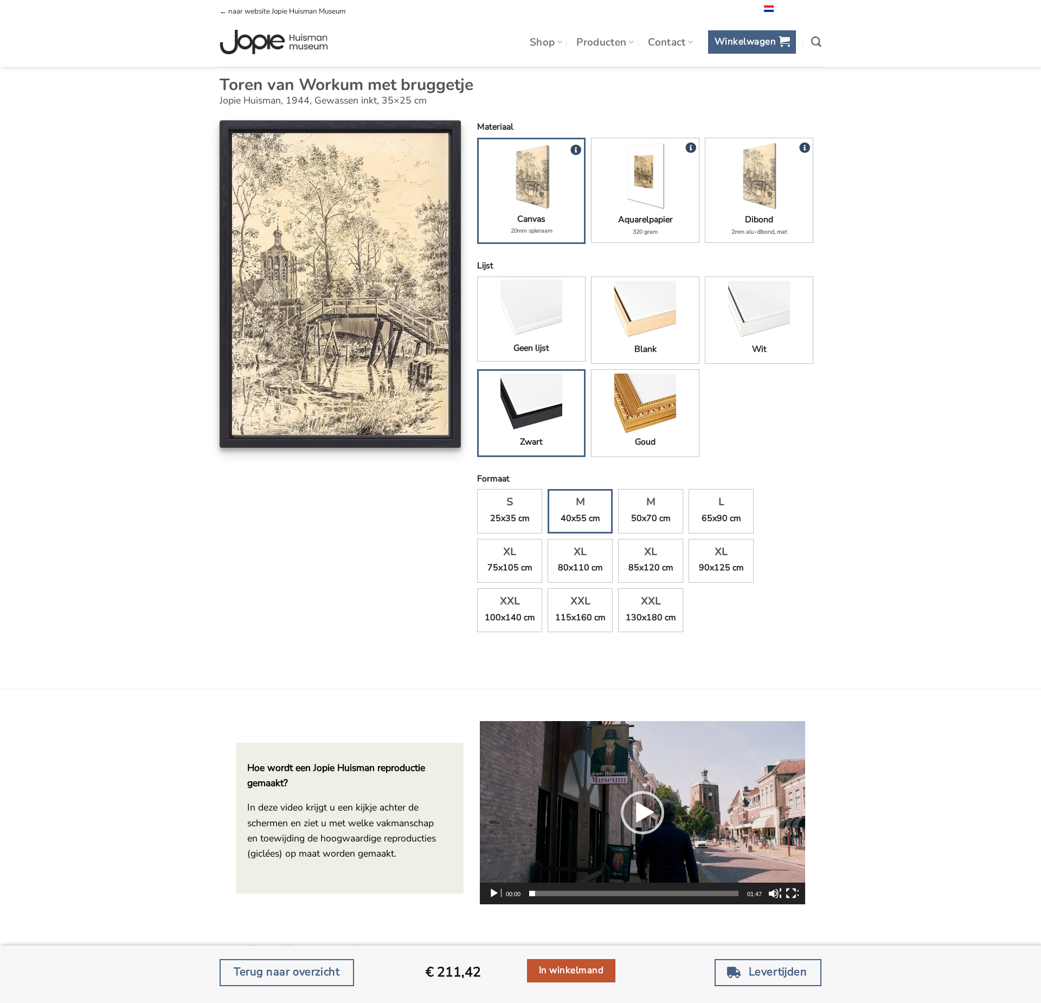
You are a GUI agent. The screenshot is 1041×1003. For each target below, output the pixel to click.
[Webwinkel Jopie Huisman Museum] (273, 42)
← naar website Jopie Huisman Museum (282, 11)
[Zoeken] (816, 42)
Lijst (485, 266)
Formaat (493, 479)
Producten (601, 42)
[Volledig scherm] (792, 893)
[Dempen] (774, 893)
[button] (751, 42)
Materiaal (495, 127)
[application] (642, 812)
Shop (542, 42)
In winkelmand (571, 970)
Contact (667, 42)
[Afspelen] (495, 893)
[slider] (633, 893)
